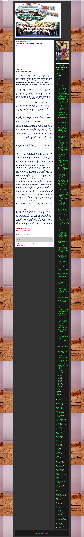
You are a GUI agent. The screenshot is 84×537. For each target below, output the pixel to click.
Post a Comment (19, 239)
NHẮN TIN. (59, 489)
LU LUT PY (59, 486)
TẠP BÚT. (59, 503)
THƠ (58, 507)
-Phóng (58, 425)
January (59, 386)
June (59, 378)
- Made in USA (59, 404)
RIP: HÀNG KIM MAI (61, 167)
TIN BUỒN (59, 516)
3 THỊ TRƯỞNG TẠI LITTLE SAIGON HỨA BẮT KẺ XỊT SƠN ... (63, 102)
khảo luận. (59, 482)
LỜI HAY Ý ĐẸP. (60, 485)
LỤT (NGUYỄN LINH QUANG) (63, 228)
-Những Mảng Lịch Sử (61, 424)
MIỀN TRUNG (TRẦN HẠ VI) (63, 297)
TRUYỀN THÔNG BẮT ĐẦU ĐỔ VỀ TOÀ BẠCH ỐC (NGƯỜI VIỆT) (63, 337)
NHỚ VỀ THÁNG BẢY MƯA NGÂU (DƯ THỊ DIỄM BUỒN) (63, 301)
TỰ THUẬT (59, 520)
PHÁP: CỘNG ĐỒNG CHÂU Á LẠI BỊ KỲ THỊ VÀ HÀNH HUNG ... (63, 276)
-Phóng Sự (59, 427)
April (59, 381)
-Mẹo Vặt (58, 423)
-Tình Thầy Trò (59, 445)
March (59, 383)
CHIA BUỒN (59, 460)
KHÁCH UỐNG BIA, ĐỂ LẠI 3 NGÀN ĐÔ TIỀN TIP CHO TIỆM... (63, 155)
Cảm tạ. (58, 457)
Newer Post (18, 243)
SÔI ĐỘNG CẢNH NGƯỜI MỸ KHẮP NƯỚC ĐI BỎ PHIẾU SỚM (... (63, 349)
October (59, 372)
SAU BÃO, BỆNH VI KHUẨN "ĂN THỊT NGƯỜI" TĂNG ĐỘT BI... (63, 220)
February (59, 384)
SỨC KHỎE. (59, 497)
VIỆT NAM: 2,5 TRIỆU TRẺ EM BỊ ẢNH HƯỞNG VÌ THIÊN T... (63, 358)
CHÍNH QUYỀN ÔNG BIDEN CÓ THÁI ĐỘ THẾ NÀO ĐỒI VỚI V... (63, 248)
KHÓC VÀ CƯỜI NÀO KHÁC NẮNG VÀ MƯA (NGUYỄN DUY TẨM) (63, 344)
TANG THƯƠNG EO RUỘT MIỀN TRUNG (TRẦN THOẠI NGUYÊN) (63, 195)
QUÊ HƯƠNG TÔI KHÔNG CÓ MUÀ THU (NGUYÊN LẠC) (63, 216)
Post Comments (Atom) (22, 245)
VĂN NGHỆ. (59, 524)
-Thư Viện (59, 441)
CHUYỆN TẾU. (59, 465)
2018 (58, 389)
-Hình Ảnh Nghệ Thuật (61, 419)
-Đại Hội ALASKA (60, 415)
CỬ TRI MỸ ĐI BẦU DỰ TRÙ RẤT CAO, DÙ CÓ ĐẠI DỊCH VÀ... (63, 340)
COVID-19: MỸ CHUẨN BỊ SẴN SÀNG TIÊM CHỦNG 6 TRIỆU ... (63, 94)
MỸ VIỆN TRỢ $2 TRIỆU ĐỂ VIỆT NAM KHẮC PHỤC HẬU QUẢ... (63, 366)
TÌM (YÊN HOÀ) (61, 266)
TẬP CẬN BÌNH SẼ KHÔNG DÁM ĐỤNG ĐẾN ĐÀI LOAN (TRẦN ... (63, 175)
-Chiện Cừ (59, 408)
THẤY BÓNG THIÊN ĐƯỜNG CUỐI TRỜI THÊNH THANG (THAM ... (63, 207)
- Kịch (58, 402)
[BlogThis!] (28, 234)
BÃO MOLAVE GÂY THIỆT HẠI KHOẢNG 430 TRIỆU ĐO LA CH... (63, 354)
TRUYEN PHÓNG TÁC (61, 519)
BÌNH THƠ (59, 454)
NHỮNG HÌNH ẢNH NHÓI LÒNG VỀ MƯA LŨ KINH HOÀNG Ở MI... (63, 172)
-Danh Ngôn (59, 416)
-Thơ (58, 435)
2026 (58, 75)
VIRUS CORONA (60, 526)
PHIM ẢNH (59, 493)
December (60, 85)
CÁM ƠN (58, 456)
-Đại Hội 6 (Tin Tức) (60, 412)
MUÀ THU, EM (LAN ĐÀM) (62, 96)
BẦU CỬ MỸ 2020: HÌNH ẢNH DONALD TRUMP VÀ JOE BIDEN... (63, 295)
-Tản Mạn (58, 432)
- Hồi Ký (58, 400)
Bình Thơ (58, 453)
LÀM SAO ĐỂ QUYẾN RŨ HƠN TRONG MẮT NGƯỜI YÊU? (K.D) (63, 324)
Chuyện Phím (59, 464)
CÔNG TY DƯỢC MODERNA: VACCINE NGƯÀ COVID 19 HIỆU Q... (63, 223)
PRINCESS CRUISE (60, 494)
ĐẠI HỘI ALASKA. (60, 470)
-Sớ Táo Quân (59, 429)
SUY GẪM (59, 499)
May (59, 380)
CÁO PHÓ (59, 458)
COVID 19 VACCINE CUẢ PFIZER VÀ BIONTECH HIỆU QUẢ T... (62, 280)
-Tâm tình (58, 431)
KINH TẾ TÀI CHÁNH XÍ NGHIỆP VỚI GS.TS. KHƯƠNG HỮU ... (62, 245)
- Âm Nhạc (59, 398)
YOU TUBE (59, 527)
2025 (58, 76)
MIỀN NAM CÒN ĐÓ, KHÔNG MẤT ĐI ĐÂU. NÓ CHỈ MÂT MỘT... (63, 289)
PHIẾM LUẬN (59, 491)
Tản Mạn (58, 502)
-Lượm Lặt (59, 420)
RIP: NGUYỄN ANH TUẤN (62, 214)
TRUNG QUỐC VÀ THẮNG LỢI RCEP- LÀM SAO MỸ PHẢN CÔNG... (63, 115)
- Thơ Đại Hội (59, 407)
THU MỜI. (59, 515)
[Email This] (27, 234)
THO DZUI (59, 511)
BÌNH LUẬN (59, 452)
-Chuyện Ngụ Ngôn (60, 411)
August (59, 375)
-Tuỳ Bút (58, 448)
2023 (58, 79)
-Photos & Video (60, 428)
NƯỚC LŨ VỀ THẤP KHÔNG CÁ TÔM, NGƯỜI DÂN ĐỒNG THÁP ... (63, 184)
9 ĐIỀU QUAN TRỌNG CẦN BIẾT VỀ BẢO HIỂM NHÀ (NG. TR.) (63, 164)
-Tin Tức (58, 444)
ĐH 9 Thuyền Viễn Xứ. (61, 474)
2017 (58, 391)
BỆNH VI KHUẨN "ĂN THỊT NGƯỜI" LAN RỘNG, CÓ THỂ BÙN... (63, 181)
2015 (58, 394)
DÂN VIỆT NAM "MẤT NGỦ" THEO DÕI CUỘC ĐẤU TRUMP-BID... (63, 330)
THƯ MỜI (59, 514)
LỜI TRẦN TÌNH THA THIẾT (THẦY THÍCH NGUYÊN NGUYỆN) (63, 233)
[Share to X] (29, 234)
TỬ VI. (58, 522)
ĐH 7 (58, 473)
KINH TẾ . (59, 483)
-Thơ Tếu (58, 437)
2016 (58, 392)
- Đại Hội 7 (59, 399)
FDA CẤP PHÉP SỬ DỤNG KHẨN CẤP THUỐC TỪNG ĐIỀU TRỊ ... (63, 161)
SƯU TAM (59, 498)
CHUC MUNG (59, 461)
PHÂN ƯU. (59, 490)
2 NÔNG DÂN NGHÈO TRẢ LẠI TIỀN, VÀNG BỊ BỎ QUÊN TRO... (63, 370)
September (60, 374)
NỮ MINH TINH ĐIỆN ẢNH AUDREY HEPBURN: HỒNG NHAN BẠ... (63, 140)
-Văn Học (58, 449)
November (60, 87)
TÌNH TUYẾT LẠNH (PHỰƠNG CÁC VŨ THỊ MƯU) (62, 314)
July (59, 377)
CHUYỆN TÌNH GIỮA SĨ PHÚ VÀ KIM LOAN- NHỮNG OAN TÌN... (63, 321)
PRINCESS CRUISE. (61, 495)
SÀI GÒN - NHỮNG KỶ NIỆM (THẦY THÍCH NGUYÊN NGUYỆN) (63, 128)
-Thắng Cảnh (59, 433)
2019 (58, 388)
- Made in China (60, 403)
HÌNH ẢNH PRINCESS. (61, 481)
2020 (58, 84)
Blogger (46, 533)
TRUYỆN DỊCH (60, 518)
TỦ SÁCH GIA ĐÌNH (60, 69)
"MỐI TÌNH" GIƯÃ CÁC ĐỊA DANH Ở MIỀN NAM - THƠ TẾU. (63, 318)
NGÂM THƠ (59, 487)
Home (34, 243)
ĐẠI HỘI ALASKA (60, 469)
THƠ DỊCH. (59, 510)
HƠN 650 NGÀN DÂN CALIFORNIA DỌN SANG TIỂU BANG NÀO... (63, 111)
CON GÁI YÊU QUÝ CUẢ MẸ (63, 269)
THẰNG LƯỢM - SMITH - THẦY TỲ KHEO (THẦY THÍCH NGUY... (62, 203)
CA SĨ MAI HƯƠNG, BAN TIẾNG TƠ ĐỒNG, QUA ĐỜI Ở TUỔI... (63, 99)
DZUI (58, 478)
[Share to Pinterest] (30, 234)
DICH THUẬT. (59, 477)
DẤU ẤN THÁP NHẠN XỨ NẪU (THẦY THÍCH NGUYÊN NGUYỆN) (62, 256)
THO (58, 506)
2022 (58, 81)
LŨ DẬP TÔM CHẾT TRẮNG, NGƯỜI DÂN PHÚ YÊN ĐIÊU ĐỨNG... (63, 239)
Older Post (51, 243)
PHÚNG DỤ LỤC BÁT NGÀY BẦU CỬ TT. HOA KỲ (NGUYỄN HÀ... (63, 106)
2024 (58, 78)
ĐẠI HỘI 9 (59, 466)
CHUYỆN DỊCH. (60, 462)
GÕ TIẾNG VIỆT (60, 71)
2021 (58, 82)
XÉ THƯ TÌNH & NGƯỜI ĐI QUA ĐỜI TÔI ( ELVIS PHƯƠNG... (63, 131)
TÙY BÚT (58, 523)
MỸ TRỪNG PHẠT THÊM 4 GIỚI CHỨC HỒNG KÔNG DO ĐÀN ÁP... (63, 286)
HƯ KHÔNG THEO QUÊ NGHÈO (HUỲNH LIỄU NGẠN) (62, 334)
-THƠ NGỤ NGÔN (60, 436)
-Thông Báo (59, 440)
